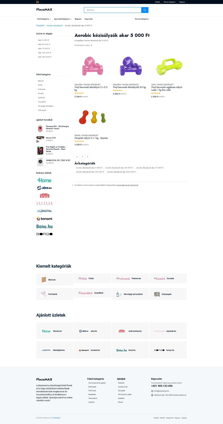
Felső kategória (43, 19)
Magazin (182, 2)
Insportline (79, 84)
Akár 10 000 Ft (44, 48)
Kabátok (121, 398)
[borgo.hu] (159, 350)
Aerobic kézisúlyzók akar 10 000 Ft (149, 168)
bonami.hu (95, 350)
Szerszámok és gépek (97, 383)
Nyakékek (92, 394)
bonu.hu (132, 350)
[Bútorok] (44, 279)
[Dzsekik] (159, 278)
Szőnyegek (42, 110)
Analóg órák (122, 387)
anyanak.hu (171, 331)
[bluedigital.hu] (46, 350)
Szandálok (42, 102)
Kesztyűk (121, 391)
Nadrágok (92, 387)
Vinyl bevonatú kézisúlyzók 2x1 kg (129, 87)
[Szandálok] (86, 293)
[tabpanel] (131, 101)
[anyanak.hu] (159, 331)
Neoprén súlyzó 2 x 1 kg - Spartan (91, 138)
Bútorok (41, 81)
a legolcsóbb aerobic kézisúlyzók (127, 185)
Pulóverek (41, 89)
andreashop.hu (135, 331)
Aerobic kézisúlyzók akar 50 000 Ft (119, 168)
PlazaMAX (40, 25)
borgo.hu (170, 350)
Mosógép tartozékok (45, 106)
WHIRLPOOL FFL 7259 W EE (58, 160)
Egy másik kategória (62, 19)
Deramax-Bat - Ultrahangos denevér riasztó (57, 127)
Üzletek (157, 2)
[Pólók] (83, 278)
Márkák (162, 418)
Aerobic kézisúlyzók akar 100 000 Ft (90, 172)
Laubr (153, 84)
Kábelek (121, 383)
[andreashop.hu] (121, 331)
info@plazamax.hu (161, 391)
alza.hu (94, 331)
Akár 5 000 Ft (43, 40)
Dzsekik (41, 93)
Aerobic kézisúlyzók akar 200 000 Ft (121, 172)
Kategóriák (169, 418)
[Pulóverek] (123, 278)
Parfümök (41, 97)
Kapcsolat (88, 19)
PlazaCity (56, 418)
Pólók (40, 85)
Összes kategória (169, 2)
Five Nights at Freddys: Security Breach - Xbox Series (55, 149)
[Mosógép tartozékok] (119, 294)
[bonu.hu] (121, 350)
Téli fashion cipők (124, 394)
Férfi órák (92, 391)
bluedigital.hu (59, 350)
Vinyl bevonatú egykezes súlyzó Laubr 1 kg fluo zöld (166, 89)
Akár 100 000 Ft (44, 52)
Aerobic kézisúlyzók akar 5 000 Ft (89, 168)
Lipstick (91, 402)
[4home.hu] (46, 331)
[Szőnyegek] (157, 294)
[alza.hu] (84, 331)
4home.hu (57, 331)
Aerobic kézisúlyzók (54, 25)
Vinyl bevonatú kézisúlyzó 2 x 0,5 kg (91, 89)
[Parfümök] (44, 294)
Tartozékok (93, 398)
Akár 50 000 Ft (44, 44)
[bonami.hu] (84, 350)
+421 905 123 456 (162, 385)
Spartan (77, 135)
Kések (120, 402)
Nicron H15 (51, 137)
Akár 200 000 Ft (44, 57)
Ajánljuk (184, 418)
